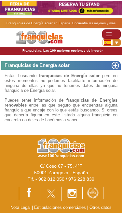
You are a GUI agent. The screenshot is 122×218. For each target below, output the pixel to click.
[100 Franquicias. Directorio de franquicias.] (39, 37)
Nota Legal (20, 207)
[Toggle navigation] (111, 34)
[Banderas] (111, 42)
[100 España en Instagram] (72, 193)
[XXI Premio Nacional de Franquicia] (93, 192)
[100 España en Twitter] (51, 193)
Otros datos (100, 207)
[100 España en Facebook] (29, 193)
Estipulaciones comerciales (60, 207)
